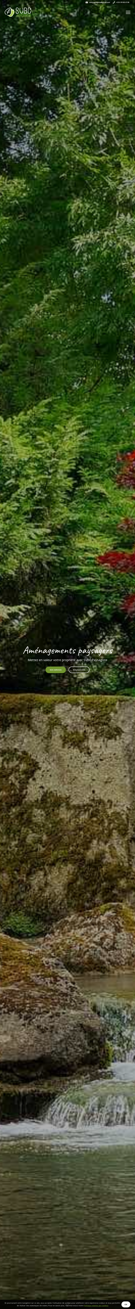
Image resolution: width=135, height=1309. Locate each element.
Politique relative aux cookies (96, 1306)
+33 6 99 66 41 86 (122, 2)
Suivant (129, 654)
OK (125, 1304)
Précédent (6, 654)
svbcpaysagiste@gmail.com (99, 2)
